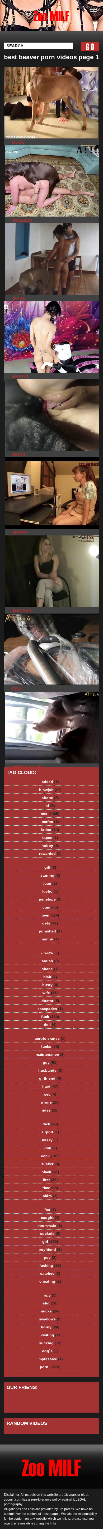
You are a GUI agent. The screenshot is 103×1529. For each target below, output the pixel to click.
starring (50, 875)
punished (50, 931)
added (50, 782)
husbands (50, 1070)
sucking (50, 1343)
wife (50, 993)
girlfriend (50, 1078)
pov (50, 1257)
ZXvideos (64, 21)
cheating (50, 1281)
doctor (50, 1001)
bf (50, 806)
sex (50, 814)
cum (50, 907)
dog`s (50, 1351)
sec (50, 1094)
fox (50, 1209)
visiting (50, 1335)
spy (50, 1295)
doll (50, 1025)
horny (50, 1327)
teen (50, 915)
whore (50, 1102)
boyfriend (50, 1249)
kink (50, 1148)
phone (50, 798)
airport (50, 1132)
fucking (50, 1265)
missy (50, 1140)
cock (50, 1156)
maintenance (50, 1054)
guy (50, 1062)
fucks (50, 1046)
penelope (50, 899)
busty (50, 985)
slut (50, 1303)
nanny (50, 939)
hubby (50, 845)
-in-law (50, 953)
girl (50, 1241)
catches (50, 1273)
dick (50, 1124)
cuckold (50, 1233)
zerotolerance (50, 1038)
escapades (50, 1009)
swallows (50, 1319)
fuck (50, 1017)
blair (50, 977)
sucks (50, 1311)
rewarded (50, 853)
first (50, 1180)
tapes (50, 837)
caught (50, 1217)
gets (50, 923)
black (50, 1172)
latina (50, 829)
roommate (50, 1225)
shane (50, 969)
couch (50, 961)
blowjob (50, 790)
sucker (50, 1164)
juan (50, 883)
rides (50, 1110)
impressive (50, 1359)
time (50, 1188)
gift (50, 867)
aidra (50, 1196)
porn (50, 1367)
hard (50, 1086)
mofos (50, 822)
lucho (50, 891)
